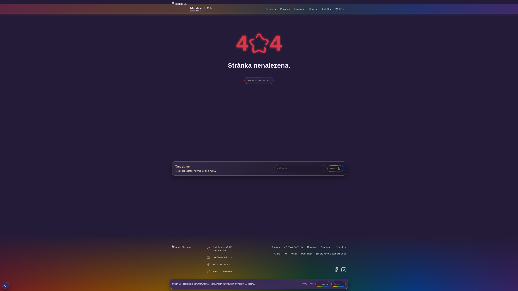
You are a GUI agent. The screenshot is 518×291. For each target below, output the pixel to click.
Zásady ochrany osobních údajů (331, 254)
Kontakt (325, 9)
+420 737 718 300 (221, 264)
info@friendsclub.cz (222, 257)
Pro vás (284, 9)
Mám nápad (307, 254)
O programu (326, 247)
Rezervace (312, 247)
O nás (312, 9)
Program (270, 9)
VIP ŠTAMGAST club (294, 247)
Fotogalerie (299, 9)
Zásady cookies (307, 284)
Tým (285, 254)
